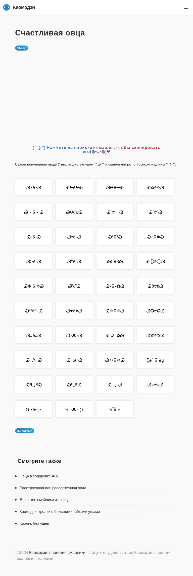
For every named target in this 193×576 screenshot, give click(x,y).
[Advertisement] (96, 93)
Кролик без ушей (34, 523)
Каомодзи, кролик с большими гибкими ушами (60, 511)
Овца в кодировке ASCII (41, 475)
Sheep (21, 48)
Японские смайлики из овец (44, 499)
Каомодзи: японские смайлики (57, 552)
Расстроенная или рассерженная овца (53, 487)
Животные (24, 431)
